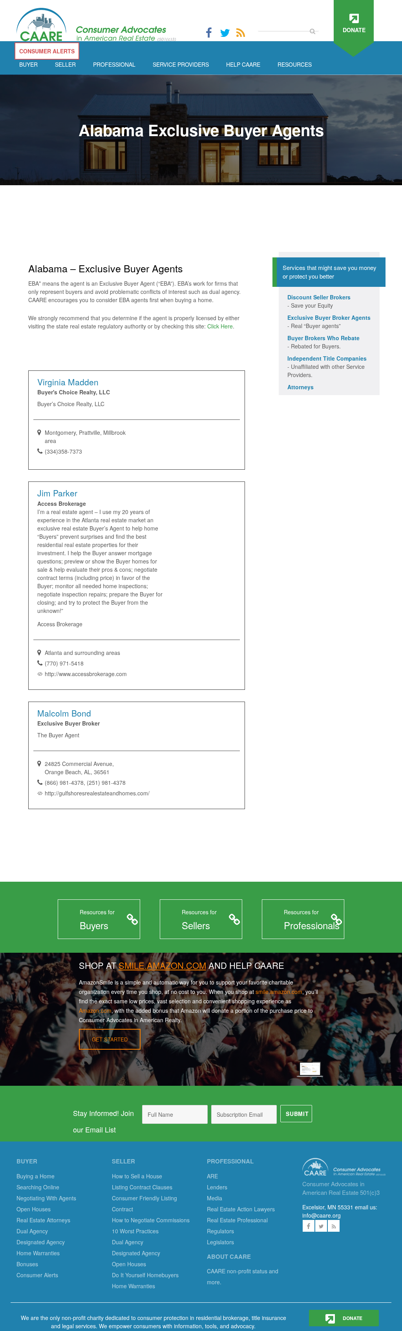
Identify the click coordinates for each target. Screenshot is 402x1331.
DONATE (352, 1318)
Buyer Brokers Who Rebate (323, 338)
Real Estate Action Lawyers (241, 1209)
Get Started (110, 1039)
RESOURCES (295, 64)
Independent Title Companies (327, 358)
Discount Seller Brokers (319, 297)
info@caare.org (321, 1215)
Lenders (217, 1187)
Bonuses (27, 1264)
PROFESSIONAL (114, 64)
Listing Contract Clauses (142, 1187)
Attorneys (300, 387)
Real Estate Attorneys (43, 1220)
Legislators (220, 1242)
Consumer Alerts (37, 1275)
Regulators (220, 1231)
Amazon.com (95, 1010)
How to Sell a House (137, 1176)
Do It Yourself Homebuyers (145, 1275)
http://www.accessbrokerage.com (86, 674)
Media (214, 1198)
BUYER (28, 64)
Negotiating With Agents (46, 1198)
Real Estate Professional (237, 1220)
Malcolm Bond (64, 713)
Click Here (220, 326)
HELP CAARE (243, 64)
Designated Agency (40, 1242)
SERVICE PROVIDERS (181, 64)
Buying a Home (35, 1176)
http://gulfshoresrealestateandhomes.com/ (97, 793)
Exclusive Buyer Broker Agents (329, 317)
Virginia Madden (68, 382)
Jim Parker (57, 493)
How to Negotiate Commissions (151, 1220)
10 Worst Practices (135, 1231)
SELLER (65, 64)
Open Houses (33, 1209)
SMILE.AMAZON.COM (162, 965)
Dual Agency (32, 1231)
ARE (212, 1176)
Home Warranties (38, 1253)
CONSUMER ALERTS (47, 51)
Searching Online (37, 1187)
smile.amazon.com (279, 992)
